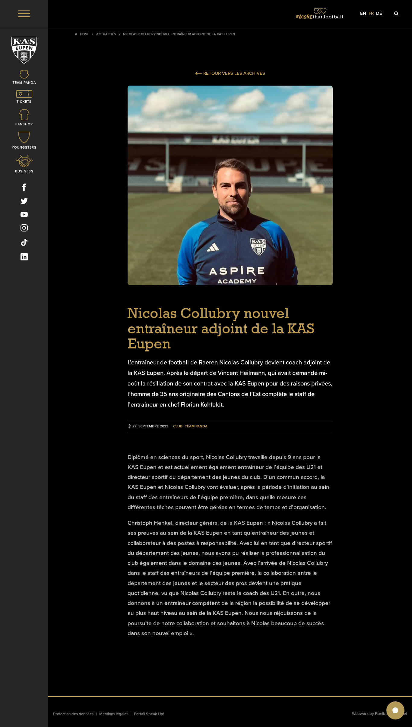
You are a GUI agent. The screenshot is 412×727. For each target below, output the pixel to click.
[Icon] (396, 14)
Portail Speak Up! (149, 714)
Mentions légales (113, 714)
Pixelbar (382, 713)
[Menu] (24, 13)
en (363, 13)
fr (371, 13)
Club (177, 426)
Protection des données (73, 714)
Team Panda (196, 426)
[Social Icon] (24, 188)
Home (84, 34)
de (379, 13)
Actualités (106, 34)
